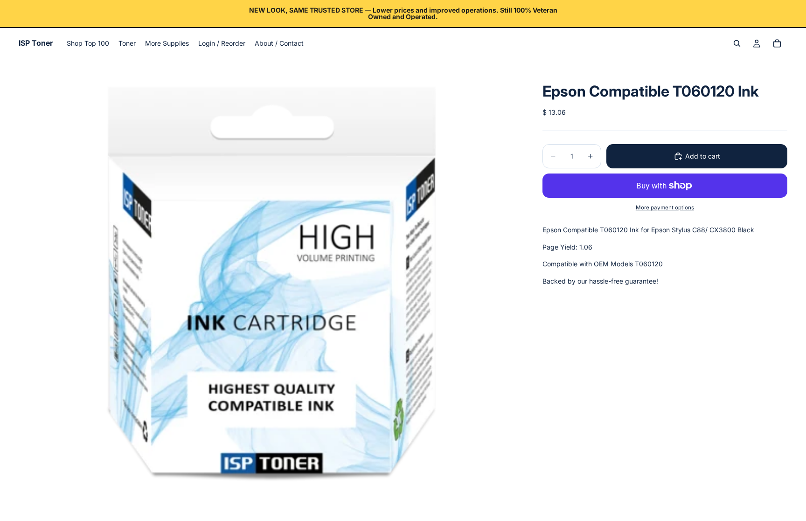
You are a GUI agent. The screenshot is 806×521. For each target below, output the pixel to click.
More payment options (665, 207)
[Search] (737, 43)
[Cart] (777, 43)
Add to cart (702, 156)
